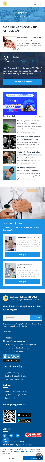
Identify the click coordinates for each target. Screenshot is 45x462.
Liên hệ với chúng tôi (23, 81)
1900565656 (10, 338)
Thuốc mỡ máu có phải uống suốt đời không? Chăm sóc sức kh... (29, 155)
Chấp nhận (33, 458)
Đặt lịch (22, 254)
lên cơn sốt (27, 17)
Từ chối (12, 458)
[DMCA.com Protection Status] (11, 357)
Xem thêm (38, 116)
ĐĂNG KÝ (36, 317)
